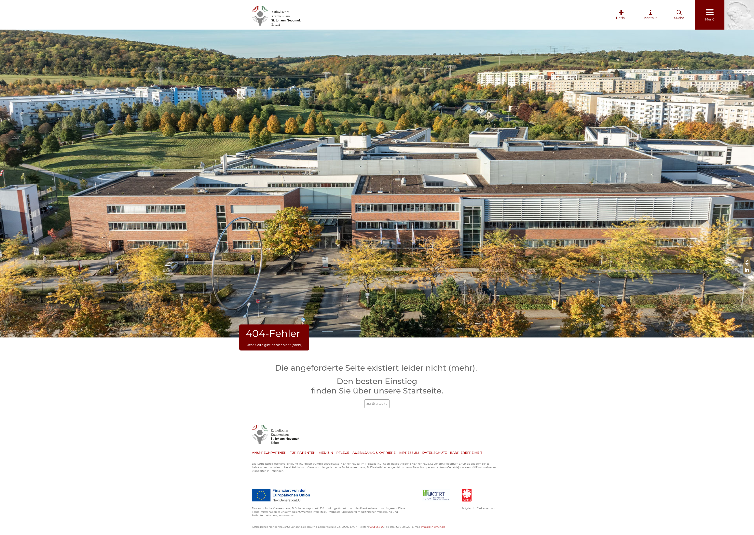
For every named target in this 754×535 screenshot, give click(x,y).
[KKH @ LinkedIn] (747, 270)
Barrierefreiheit (466, 453)
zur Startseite (377, 403)
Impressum (409, 453)
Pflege (342, 453)
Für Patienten (303, 453)
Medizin (326, 453)
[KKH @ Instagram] (747, 265)
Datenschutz (434, 453)
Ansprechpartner (269, 453)
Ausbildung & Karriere (374, 453)
